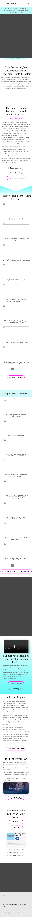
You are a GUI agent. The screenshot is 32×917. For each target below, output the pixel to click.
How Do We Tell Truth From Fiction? (16, 342)
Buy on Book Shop (16, 173)
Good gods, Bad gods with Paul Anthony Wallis (16, 538)
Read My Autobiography (16, 749)
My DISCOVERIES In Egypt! (16, 280)
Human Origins (16, 689)
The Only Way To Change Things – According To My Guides (16, 322)
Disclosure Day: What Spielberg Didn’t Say (16, 239)
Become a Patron (16, 683)
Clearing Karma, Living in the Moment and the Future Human (16, 363)
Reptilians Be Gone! (16, 219)
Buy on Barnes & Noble (16, 178)
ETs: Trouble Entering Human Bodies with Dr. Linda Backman (16, 518)
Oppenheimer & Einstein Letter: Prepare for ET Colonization (16, 455)
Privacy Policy (8, 913)
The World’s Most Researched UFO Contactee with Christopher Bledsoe (16, 496)
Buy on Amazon (15, 168)
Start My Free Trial (16, 798)
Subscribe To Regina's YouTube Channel (16, 571)
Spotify (16, 827)
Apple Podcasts (16, 822)
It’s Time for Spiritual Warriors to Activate (16, 260)
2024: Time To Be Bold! (16, 435)
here (14, 705)
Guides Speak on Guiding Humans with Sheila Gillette (16, 559)
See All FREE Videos (16, 377)
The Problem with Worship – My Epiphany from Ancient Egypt (16, 300)
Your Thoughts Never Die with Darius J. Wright (16, 415)
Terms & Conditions (20, 913)
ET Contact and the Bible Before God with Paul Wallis (16, 475)
